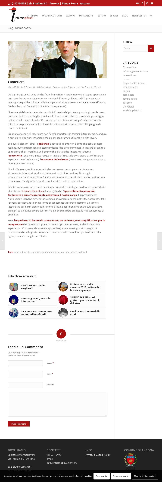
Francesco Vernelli (93, 87)
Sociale (126, 90)
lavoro (74, 252)
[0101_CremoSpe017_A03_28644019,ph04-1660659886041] (57, 59)
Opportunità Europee (134, 83)
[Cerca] (151, 16)
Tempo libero (130, 98)
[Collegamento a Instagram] (147, 3)
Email (50, 373)
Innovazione (129, 75)
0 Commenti (29, 87)
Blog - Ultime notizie (20, 28)
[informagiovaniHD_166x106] (21, 16)
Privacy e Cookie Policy (97, 454)
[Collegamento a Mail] (137, 3)
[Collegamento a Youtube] (151, 3)
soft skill (82, 252)
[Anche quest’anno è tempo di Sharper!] (159, 241)
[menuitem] (32, 16)
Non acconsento (120, 476)
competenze (49, 252)
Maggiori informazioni (145, 476)
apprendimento (22, 252)
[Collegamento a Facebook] (142, 3)
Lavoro (64, 87)
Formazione (129, 67)
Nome (50, 363)
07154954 (20, 3)
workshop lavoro (132, 110)
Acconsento (101, 476)
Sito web (50, 384)
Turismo (127, 102)
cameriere (36, 252)
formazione (63, 252)
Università (128, 106)
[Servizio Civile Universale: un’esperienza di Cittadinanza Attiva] (2, 241)
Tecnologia (128, 94)
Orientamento (74, 87)
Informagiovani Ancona (49, 87)
